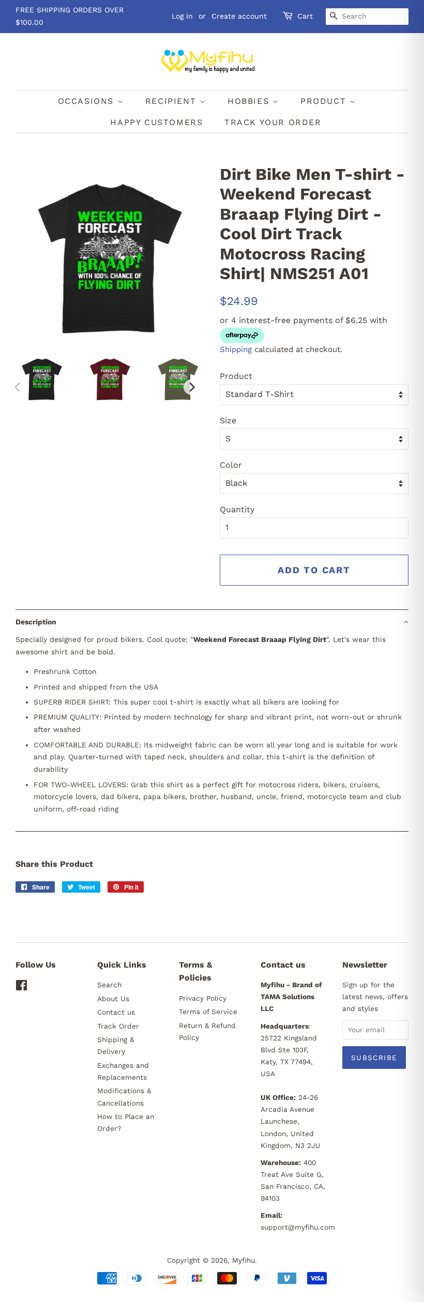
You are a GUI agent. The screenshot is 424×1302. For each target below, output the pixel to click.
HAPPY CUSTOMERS (156, 122)
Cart (305, 16)
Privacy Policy (202, 998)
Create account (239, 16)
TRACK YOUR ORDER (273, 122)
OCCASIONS (87, 101)
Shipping (236, 349)
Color (231, 465)
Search (109, 985)
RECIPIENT (172, 101)
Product (236, 376)
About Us (113, 998)
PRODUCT (325, 101)
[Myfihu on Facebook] (21, 987)
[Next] (191, 387)
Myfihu (243, 1260)
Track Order (118, 1026)
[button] (212, 621)
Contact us (116, 1012)
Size (228, 420)
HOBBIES (250, 101)
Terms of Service (208, 1011)
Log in (182, 16)
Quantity (237, 509)
